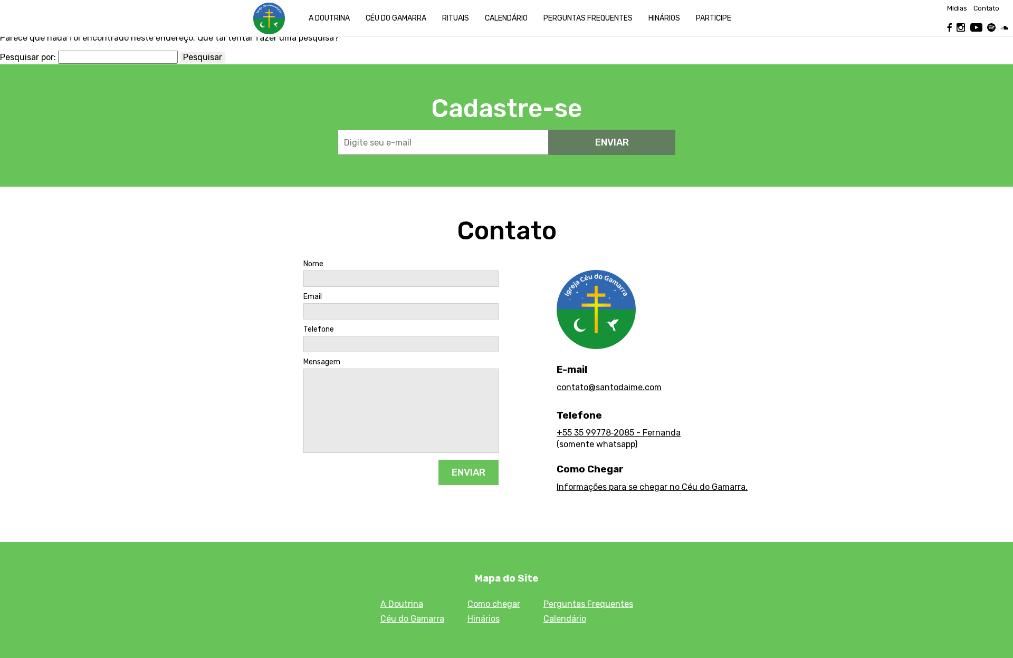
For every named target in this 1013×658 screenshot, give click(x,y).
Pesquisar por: (28, 57)
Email (312, 297)
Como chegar (493, 604)
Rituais (455, 18)
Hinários (664, 18)
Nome (313, 264)
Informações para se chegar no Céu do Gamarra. (652, 487)
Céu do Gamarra (396, 18)
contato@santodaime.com (609, 387)
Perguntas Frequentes (588, 604)
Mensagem (321, 362)
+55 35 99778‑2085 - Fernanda (619, 433)
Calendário (506, 18)
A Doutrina (329, 18)
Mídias (957, 8)
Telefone (318, 329)
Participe (713, 18)
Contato (986, 8)
